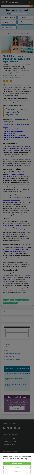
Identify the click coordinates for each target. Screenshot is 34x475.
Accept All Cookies (17, 463)
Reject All (17, 467)
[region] (17, 464)
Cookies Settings (17, 471)
